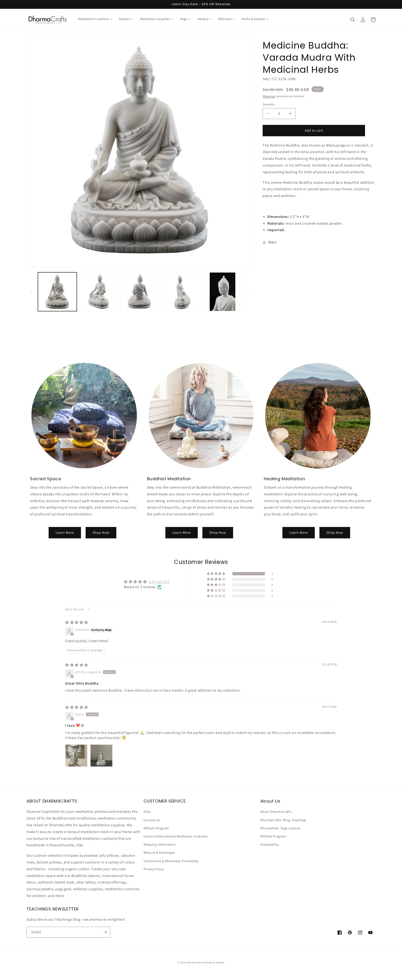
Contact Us (152, 820)
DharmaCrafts (194, 962)
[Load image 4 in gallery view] (181, 291)
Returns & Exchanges (159, 852)
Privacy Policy (154, 869)
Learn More (65, 532)
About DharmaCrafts (275, 812)
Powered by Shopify (213, 962)
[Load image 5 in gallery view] (222, 291)
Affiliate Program (156, 828)
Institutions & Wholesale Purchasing (171, 861)
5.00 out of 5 (159, 581)
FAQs (147, 812)
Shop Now (101, 532)
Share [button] (272, 242)
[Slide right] (248, 292)
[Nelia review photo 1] (76, 755)
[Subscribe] (105, 932)
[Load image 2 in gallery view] (98, 291)
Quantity (268, 104)
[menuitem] (95, 18)
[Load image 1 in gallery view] (57, 291)
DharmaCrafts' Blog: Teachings (283, 820)
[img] (76, 622)
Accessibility (269, 844)
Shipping (269, 96)
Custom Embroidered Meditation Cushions (176, 836)
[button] (353, 20)
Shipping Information (160, 844)
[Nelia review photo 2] (101, 755)
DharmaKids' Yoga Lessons (280, 828)
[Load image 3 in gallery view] (140, 291)
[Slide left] (32, 292)
